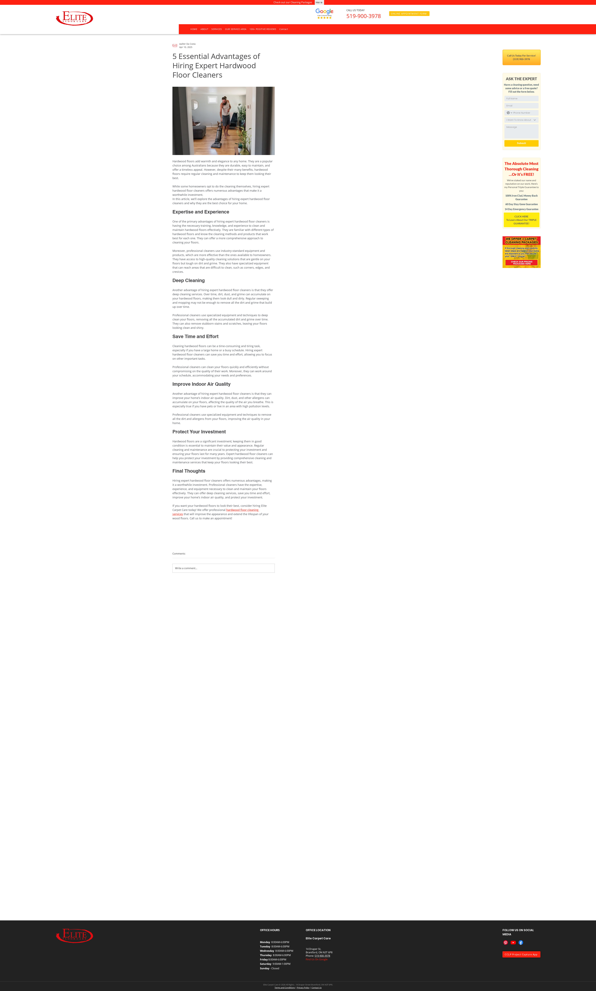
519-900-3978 (322, 955)
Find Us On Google (316, 959)
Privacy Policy (303, 987)
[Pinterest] (506, 942)
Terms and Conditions (285, 987)
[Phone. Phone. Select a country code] (509, 113)
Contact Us (317, 987)
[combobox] (521, 120)
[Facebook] (521, 942)
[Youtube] (513, 942)
